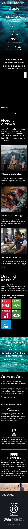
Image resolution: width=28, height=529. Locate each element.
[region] (14, 90)
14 (5, 292)
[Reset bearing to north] (25, 77)
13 (1, 292)
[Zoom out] (25, 75)
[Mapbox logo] (4, 107)
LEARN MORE (9, 397)
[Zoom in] (25, 73)
